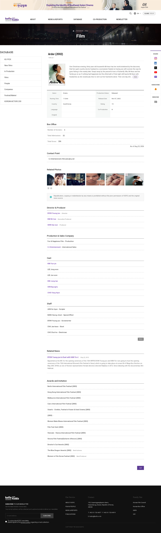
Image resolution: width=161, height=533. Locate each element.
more (135, 77)
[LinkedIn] (155, 63)
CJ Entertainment (54, 247)
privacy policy (25, 522)
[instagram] (155, 58)
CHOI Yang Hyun (54, 293)
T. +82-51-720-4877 (94, 512)
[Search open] (130, 13)
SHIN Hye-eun (53, 225)
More (140, 339)
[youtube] (155, 72)
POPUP (149, 13)
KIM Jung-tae (53, 281)
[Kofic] (8, 19)
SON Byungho (53, 287)
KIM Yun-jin (52, 264)
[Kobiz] (15, 19)
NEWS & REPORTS (55, 19)
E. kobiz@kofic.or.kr (94, 516)
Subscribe (47, 516)
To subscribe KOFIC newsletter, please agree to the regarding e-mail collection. (28, 521)
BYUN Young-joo (54, 213)
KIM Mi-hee (52, 219)
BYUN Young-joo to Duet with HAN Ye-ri (63, 357)
